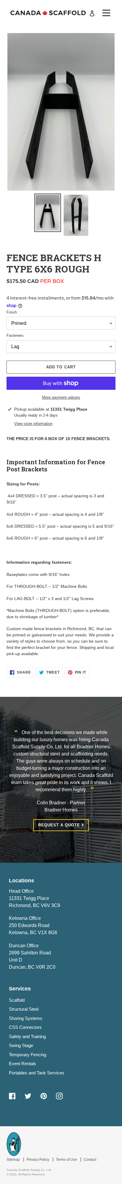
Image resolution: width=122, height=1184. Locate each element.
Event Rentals (22, 1063)
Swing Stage (21, 1045)
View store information (33, 423)
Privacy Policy (38, 1159)
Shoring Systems (25, 1018)
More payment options (61, 397)
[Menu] (106, 13)
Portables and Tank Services (36, 1072)
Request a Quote (60, 825)
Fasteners (15, 335)
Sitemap (14, 1159)
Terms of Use (67, 1159)
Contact (90, 1159)
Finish (12, 312)
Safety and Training (27, 1036)
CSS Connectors (25, 1027)
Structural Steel (23, 1009)
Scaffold (17, 1000)
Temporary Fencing (27, 1054)
